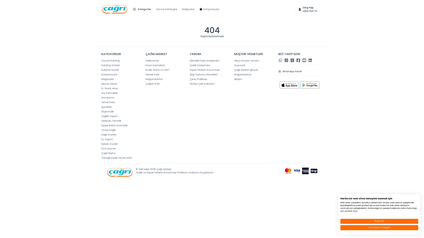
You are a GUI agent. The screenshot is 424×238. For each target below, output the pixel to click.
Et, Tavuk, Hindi (109, 88)
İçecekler (106, 107)
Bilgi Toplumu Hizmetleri (203, 74)
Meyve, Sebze (109, 83)
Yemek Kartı (152, 74)
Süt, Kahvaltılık (109, 93)
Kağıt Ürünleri (108, 134)
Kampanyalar (211, 9)
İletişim (238, 79)
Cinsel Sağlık (108, 130)
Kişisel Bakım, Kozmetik (114, 125)
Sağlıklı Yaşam (109, 116)
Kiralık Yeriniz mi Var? (157, 70)
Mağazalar (188, 9)
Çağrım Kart (153, 83)
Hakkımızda (152, 60)
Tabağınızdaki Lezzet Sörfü (116, 157)
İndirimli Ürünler (110, 70)
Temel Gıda (108, 102)
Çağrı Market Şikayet (246, 70)
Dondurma (107, 97)
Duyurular (239, 65)
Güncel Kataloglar (166, 9)
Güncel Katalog (110, 60)
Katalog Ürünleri (110, 65)
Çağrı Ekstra (108, 153)
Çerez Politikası (198, 79)
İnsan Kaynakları (155, 65)
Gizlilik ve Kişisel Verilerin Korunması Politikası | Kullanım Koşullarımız (174, 172)
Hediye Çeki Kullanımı (202, 83)
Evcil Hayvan (108, 148)
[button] (143, 9)
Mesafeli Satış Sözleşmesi (204, 60)
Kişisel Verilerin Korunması (205, 70)
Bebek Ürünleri (109, 144)
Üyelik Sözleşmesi (200, 65)
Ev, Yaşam (107, 139)
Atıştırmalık (107, 111)
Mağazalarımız (154, 79)
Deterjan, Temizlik (111, 120)
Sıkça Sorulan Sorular (246, 60)
